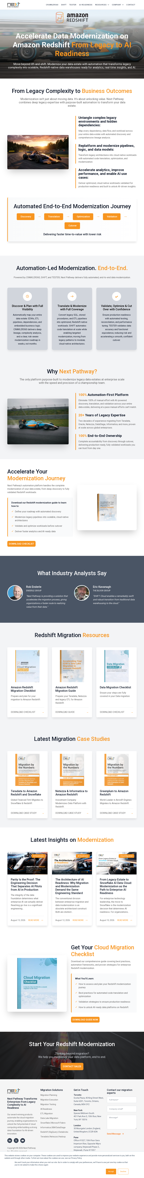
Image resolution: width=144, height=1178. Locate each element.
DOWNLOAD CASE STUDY (27, 813)
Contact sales (72, 1066)
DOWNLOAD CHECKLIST (27, 712)
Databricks (63, 1132)
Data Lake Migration (49, 1118)
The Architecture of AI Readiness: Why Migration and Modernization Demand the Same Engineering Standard (71, 886)
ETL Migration (46, 1113)
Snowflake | (45, 1123)
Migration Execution (49, 1100)
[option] (38, 597)
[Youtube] (22, 1140)
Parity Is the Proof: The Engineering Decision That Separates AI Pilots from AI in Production (26, 884)
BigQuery (53, 1132)
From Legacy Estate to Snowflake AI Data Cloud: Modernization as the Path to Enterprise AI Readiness (116, 886)
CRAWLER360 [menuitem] (52, 5)
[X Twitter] (16, 1140)
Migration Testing (48, 1104)
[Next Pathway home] (13, 4)
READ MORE (33, 920)
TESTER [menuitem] (72, 5)
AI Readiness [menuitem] (85, 5)
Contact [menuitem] (130, 5)
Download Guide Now (85, 1019)
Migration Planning (48, 1095)
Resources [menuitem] (101, 5)
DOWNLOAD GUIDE (72, 712)
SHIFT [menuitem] (63, 5)
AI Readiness (46, 1109)
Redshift (44, 1132)
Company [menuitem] (116, 5)
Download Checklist (21, 543)
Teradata (44, 1136)
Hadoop (62, 1136)
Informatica (45, 1127)
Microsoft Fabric (58, 1123)
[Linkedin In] (9, 1140)
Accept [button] (111, 1172)
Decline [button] (123, 1172)
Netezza (54, 1136)
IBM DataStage (59, 1127)
